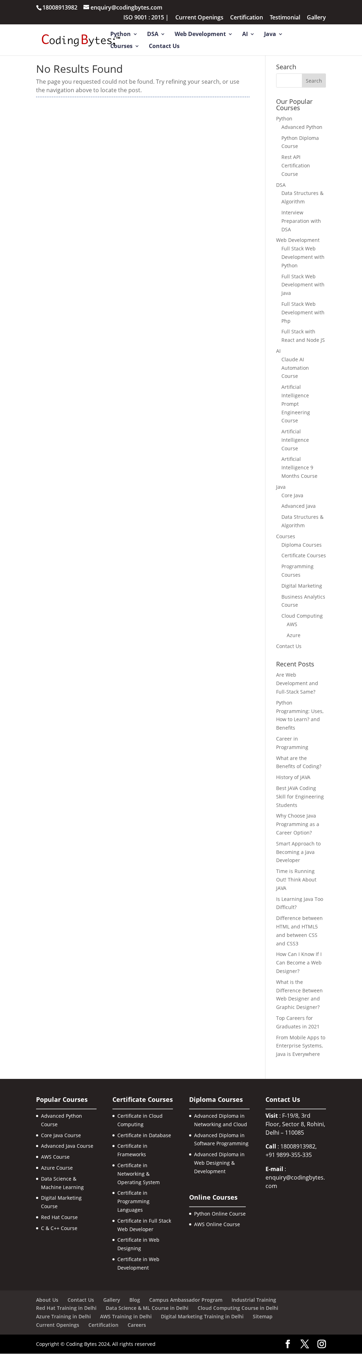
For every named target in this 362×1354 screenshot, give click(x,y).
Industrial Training (254, 1299)
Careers (137, 1325)
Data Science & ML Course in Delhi (147, 1308)
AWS (292, 624)
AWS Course (55, 1156)
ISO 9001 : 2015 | (146, 17)
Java (270, 34)
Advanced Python (301, 127)
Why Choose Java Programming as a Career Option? (297, 824)
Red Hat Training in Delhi (66, 1308)
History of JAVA (293, 777)
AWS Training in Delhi (126, 1316)
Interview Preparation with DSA (301, 221)
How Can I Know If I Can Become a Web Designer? (299, 962)
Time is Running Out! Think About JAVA (296, 879)
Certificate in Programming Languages (133, 1201)
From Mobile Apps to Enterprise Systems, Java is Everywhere (300, 1046)
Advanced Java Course (67, 1145)
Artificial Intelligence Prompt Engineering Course (295, 404)
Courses (121, 46)
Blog (134, 1299)
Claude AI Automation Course (295, 368)
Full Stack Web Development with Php (303, 312)
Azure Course (57, 1167)
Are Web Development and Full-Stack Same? (297, 683)
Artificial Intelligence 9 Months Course (299, 467)
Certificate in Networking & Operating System (138, 1174)
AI (245, 34)
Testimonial (285, 17)
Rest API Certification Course (295, 165)
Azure (293, 635)
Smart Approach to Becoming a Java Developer (298, 852)
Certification (246, 17)
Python (120, 34)
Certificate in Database (144, 1135)
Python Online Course (220, 1213)
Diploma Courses (301, 544)
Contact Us (164, 46)
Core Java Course (61, 1135)
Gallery (316, 17)
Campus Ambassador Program (185, 1299)
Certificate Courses (303, 555)
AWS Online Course (217, 1224)
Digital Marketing (301, 585)
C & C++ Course (59, 1228)
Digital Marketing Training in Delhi (202, 1316)
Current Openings (199, 17)
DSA (152, 34)
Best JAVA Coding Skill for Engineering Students (300, 796)
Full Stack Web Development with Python (303, 257)
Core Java (292, 495)
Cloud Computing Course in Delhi (238, 1308)
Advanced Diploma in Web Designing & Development (219, 1163)
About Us (47, 1299)
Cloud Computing (302, 615)
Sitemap (263, 1316)
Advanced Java (298, 506)
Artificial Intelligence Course (295, 440)
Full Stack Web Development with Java (303, 285)
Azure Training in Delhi (63, 1316)
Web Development (200, 34)
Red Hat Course (59, 1217)
